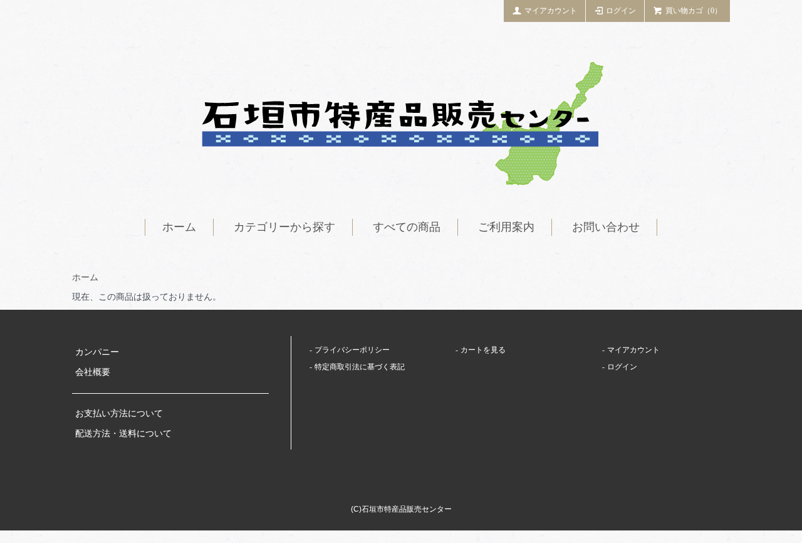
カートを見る (483, 349)
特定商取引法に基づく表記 (360, 366)
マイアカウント (550, 10)
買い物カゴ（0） (693, 10)
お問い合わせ (606, 227)
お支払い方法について (119, 413)
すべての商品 (406, 227)
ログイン (621, 10)
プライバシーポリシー (352, 349)
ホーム (179, 227)
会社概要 (92, 372)
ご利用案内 (506, 227)
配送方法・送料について (123, 433)
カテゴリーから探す (284, 227)
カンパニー (97, 352)
